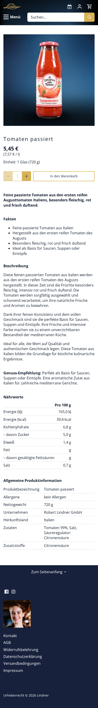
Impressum (13, 670)
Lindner (43, 695)
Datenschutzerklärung (22, 656)
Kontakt (10, 635)
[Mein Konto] (79, 6)
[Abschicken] (89, 17)
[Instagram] (13, 591)
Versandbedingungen (22, 663)
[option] (49, 80)
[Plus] (26, 176)
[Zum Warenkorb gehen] (89, 6)
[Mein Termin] (69, 6)
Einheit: (9, 162)
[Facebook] (6, 591)
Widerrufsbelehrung (20, 649)
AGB (7, 642)
